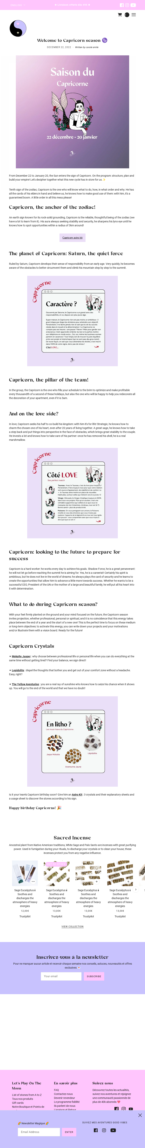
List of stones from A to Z (27, 1094)
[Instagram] (104, 1130)
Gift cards (18, 1102)
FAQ (56, 1090)
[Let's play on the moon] (18, 28)
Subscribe (94, 976)
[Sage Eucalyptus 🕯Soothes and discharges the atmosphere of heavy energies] (25, 873)
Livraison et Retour (65, 1109)
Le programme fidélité (66, 1101)
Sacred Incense (72, 838)
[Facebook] (97, 1130)
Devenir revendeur (64, 1097)
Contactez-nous (63, 1093)
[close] (140, 1115)
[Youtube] (112, 1130)
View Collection (73, 926)
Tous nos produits (22, 1098)
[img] (122, 5)
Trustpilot (25, 916)
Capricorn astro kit (72, 237)
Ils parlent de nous (64, 1105)
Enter (69, 1132)
